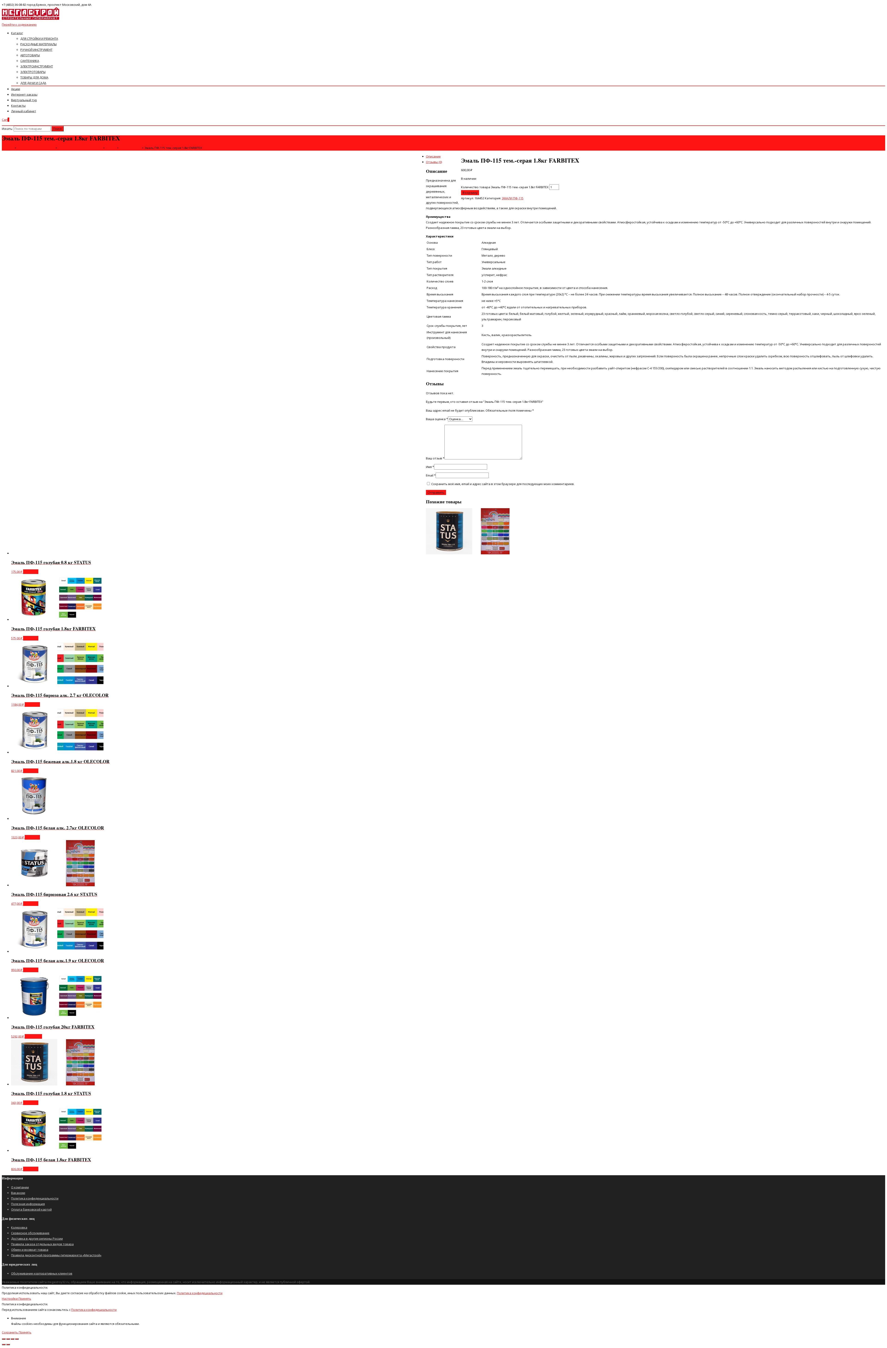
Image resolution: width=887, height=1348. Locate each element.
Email (431, 475)
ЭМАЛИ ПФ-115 (512, 198)
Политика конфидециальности (199, 1293)
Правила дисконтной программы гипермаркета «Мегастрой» (56, 1255)
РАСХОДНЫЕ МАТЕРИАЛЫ (38, 44)
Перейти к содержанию (19, 24)
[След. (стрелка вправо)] (8, 1344)
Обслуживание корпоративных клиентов (41, 1273)
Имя (430, 467)
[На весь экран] (12, 1339)
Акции (15, 89)
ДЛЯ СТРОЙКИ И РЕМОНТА (39, 38)
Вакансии (18, 1193)
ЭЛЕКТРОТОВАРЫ (33, 72)
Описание (433, 156)
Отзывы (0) (434, 162)
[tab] (448, 156)
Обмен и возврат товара (29, 1250)
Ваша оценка (437, 419)
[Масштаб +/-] (17, 1339)
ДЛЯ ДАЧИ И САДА (33, 83)
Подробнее (33, 1036)
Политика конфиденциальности (34, 1198)
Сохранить (10, 1332)
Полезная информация (28, 1204)
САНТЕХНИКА (29, 61)
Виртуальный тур (24, 100)
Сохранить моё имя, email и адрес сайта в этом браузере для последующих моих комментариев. (502, 484)
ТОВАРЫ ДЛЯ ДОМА (34, 77)
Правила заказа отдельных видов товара (42, 1244)
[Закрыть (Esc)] (4, 1339)
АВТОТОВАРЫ (30, 55)
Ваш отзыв (435, 458)
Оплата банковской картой (31, 1209)
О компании (20, 1187)
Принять (24, 1298)
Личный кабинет (23, 111)
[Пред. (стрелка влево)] (4, 1344)
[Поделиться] (8, 1339)
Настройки (10, 1298)
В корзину (470, 193)
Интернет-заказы (24, 94)
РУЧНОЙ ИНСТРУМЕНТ (36, 50)
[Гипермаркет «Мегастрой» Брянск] (31, 18)
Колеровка (19, 1227)
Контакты (18, 105)
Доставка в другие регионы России (37, 1238)
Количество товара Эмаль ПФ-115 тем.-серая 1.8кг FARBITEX (505, 187)
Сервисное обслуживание (30, 1233)
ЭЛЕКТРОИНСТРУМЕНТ (36, 66)
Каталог (17, 33)
